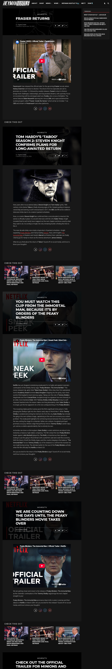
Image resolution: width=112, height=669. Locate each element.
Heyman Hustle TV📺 (70, 3)
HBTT (83, 3)
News (48, 3)
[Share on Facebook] (55, 25)
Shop (41, 3)
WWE (56, 3)
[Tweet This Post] (59, 25)
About (34, 3)
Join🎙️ (90, 3)
